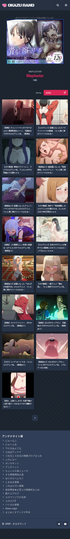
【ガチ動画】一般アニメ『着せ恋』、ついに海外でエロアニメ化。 (51, 285)
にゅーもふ (11, 440)
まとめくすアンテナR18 (17, 512)
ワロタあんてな (13, 448)
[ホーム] (58, 523)
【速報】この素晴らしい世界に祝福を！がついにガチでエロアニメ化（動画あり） (17, 247)
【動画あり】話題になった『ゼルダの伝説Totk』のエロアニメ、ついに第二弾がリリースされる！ (17, 286)
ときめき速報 (12, 482)
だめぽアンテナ (13, 451)
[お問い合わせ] (65, 523)
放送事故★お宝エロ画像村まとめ (22, 489)
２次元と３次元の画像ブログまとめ (23, 455)
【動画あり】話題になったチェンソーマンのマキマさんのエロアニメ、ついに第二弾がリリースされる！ (17, 208)
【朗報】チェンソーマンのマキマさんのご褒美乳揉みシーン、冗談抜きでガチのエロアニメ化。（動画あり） (17, 132)
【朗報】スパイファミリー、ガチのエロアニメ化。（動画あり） (17, 324)
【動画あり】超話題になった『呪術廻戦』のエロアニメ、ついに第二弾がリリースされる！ (51, 169)
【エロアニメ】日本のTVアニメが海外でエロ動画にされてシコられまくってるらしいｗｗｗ (51, 247)
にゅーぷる (11, 444)
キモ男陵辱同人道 (14, 474)
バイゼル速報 (12, 504)
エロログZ (10, 500)
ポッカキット (12, 463)
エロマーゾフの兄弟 (15, 497)
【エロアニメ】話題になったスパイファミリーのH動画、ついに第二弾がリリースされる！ (51, 130)
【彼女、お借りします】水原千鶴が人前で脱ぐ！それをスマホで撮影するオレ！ (17, 403)
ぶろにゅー (11, 459)
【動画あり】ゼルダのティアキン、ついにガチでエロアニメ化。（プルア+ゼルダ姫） (51, 365)
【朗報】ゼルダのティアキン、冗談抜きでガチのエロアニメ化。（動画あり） (51, 325)
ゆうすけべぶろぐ (14, 478)
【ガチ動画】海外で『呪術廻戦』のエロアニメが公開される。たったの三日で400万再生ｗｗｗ (51, 208)
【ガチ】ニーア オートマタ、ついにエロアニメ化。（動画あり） (17, 363)
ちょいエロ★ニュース (16, 470)
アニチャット (12, 466)
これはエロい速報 (14, 485)
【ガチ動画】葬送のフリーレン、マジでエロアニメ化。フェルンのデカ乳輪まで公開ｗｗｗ (17, 169)
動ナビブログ (12, 493)
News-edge (11, 508)
